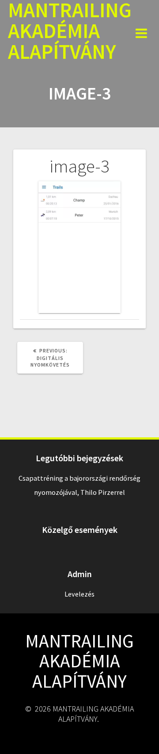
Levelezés (79, 593)
